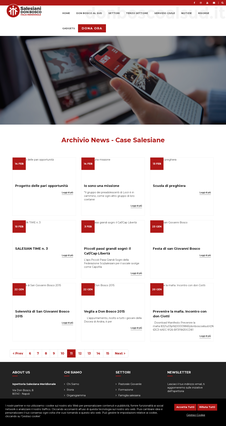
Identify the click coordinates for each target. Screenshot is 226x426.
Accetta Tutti (185, 407)
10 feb (19, 226)
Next (119, 353)
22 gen (19, 289)
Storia (70, 389)
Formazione (125, 389)
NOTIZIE (186, 13)
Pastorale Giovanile (130, 384)
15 (107, 353)
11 (71, 353)
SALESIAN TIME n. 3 (31, 249)
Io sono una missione (101, 186)
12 (80, 353)
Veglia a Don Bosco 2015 (104, 311)
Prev (18, 353)
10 (62, 353)
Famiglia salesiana (129, 395)
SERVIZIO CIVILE (164, 13)
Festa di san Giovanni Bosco (176, 249)
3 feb (88, 226)
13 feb (157, 163)
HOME (66, 13)
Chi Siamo (73, 384)
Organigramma (76, 395)
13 (89, 353)
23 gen (157, 226)
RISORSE (203, 13)
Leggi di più (67, 192)
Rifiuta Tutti (207, 407)
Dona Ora (92, 28)
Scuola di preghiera (169, 186)
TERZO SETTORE (137, 13)
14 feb (19, 163)
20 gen (157, 289)
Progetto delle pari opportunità (41, 186)
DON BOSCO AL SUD (89, 13)
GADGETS (68, 28)
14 (98, 353)
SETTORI (114, 13)
